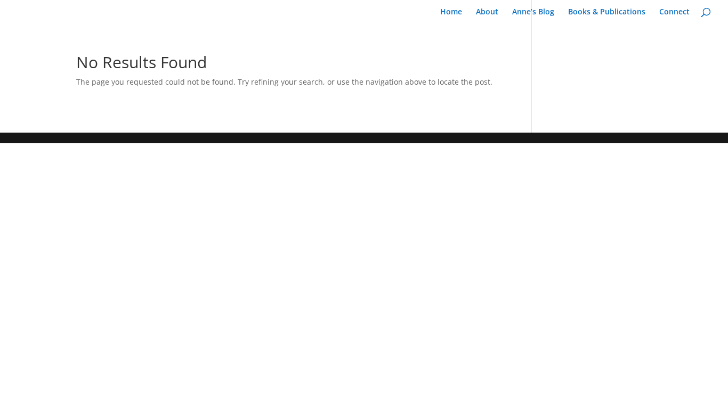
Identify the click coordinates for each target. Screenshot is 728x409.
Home (451, 12)
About (487, 12)
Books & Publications (606, 12)
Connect (674, 12)
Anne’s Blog (533, 12)
